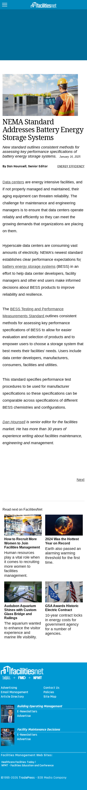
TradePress (27, 777)
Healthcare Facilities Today (17, 762)
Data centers (13, 182)
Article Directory (12, 696)
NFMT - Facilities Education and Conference (27, 765)
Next (80, 480)
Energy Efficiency (70, 166)
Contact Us (51, 688)
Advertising (9, 688)
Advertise (24, 716)
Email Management (14, 692)
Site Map (50, 696)
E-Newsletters (27, 711)
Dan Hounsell (14, 422)
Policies (49, 692)
